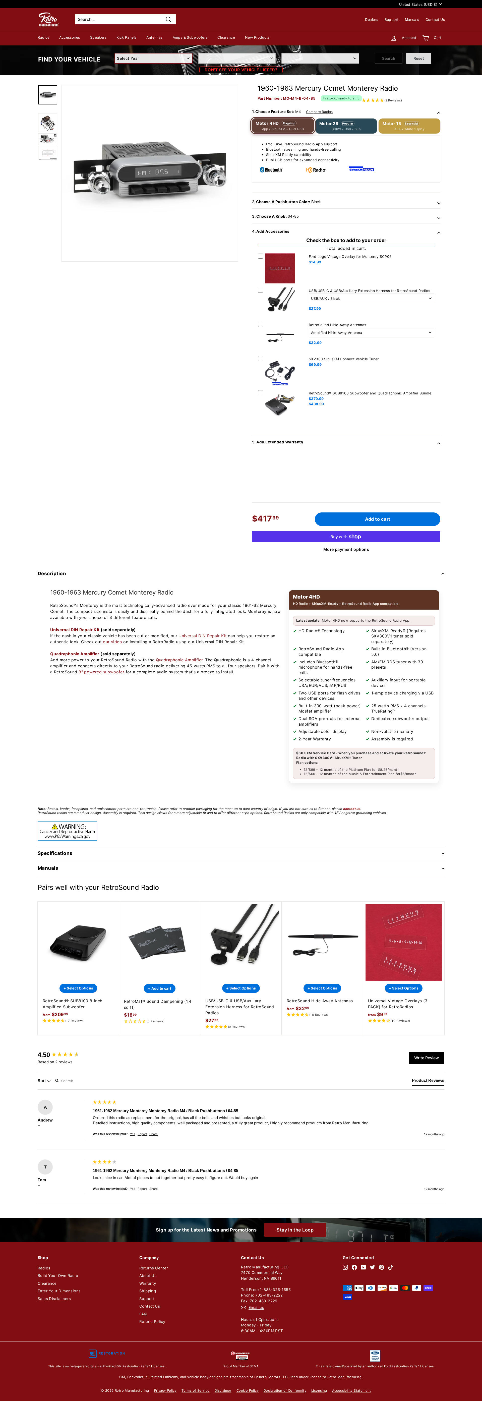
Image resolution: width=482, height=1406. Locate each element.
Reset (418, 58)
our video (112, 641)
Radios (43, 37)
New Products (257, 37)
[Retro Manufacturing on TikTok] (390, 1267)
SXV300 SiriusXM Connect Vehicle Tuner (344, 359)
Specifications (55, 853)
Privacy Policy (165, 1390)
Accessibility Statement (351, 1390)
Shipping (147, 1290)
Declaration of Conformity (285, 1390)
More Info (280, 284)
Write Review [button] (426, 1057)
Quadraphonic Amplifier (74, 653)
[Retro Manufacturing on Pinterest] (381, 1267)
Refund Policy (152, 1321)
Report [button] (142, 1134)
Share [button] (153, 1134)
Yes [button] (132, 1134)
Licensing (319, 1390)
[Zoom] (150, 173)
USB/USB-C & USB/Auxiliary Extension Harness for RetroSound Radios (369, 290)
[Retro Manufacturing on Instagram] (345, 1267)
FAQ (143, 1314)
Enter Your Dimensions (59, 1290)
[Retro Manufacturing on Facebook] (354, 1267)
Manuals (412, 19)
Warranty (147, 1283)
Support (392, 19)
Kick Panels (126, 37)
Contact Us (435, 19)
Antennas (154, 37)
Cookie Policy (247, 1390)
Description (52, 573)
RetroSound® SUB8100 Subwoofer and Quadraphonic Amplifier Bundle (370, 393)
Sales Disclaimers (54, 1298)
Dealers (371, 19)
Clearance (226, 37)
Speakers (98, 37)
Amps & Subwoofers (190, 37)
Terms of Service (195, 1390)
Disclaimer (223, 1390)
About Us (147, 1275)
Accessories (69, 37)
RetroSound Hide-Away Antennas (337, 325)
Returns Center (153, 1268)
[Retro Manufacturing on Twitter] (372, 1267)
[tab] (428, 1081)
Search (388, 58)
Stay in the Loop (295, 1230)
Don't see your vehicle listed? (241, 69)
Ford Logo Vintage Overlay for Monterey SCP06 (350, 256)
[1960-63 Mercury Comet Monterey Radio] (47, 94)
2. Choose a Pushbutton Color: (286, 201)
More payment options (346, 549)
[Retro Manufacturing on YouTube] (363, 1267)
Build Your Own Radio (58, 1275)
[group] (64, 1054)
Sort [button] (42, 1081)
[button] (78, 1021)
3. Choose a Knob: (275, 216)
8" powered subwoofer (101, 671)
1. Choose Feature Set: (292, 111)
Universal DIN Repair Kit (75, 629)
